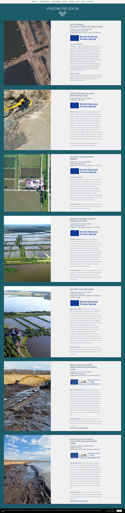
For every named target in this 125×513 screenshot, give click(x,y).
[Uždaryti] (123, 511)
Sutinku (119, 510)
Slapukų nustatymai (111, 510)
